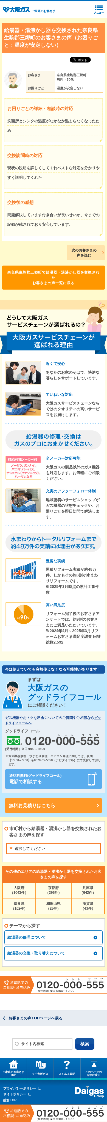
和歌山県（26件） (53, 905)
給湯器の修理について (26, 937)
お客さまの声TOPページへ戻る (36, 1018)
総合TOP (9, 1100)
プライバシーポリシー (19, 1088)
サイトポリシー (14, 1094)
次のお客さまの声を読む (84, 253)
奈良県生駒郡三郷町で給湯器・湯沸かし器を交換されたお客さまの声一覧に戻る (53, 277)
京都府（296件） (53, 890)
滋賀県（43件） (88, 905)
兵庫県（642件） (88, 890)
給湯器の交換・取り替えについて (36, 953)
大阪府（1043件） (19, 890)
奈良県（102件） (19, 905)
